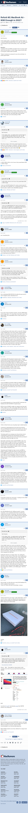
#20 (26, 509)
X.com (4, 778)
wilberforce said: (5, 268)
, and (8, 189)
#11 (26, 291)
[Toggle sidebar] (26, 5)
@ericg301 (7, 706)
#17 (26, 422)
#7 (26, 200)
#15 (26, 380)
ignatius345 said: (5, 178)
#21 (26, 528)
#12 (26, 307)
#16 (26, 400)
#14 (26, 356)
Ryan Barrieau (16, 789)
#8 (26, 232)
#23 (26, 595)
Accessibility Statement (11, 801)
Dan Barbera (3, 789)
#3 (26, 108)
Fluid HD (4, 803)
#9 (26, 245)
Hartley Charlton (4, 785)
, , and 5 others (15, 149)
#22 (26, 580)
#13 (26, 328)
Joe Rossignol (16, 776)
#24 (26, 653)
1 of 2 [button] (10, 27)
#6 (26, 175)
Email (2, 778)
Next (14, 27)
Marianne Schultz (17, 785)
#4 (26, 126)
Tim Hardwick (16, 780)
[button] (1, 2)
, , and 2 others (11, 255)
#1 (26, 35)
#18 (26, 470)
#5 (26, 160)
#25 (26, 719)
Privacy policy (3, 801)
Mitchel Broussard (4, 780)
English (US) (24, 802)
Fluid (1, 803)
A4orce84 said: (5, 129)
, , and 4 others (13, 80)
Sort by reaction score (18, 22)
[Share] (25, 36)
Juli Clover (3, 776)
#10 (26, 265)
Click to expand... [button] (14, 141)
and (6, 165)
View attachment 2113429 (7, 664)
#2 (26, 65)
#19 (26, 495)
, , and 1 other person (12, 222)
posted (16, 706)
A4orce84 (4, 22)
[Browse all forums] (23, 5)
